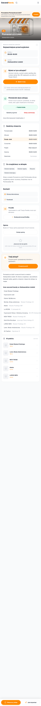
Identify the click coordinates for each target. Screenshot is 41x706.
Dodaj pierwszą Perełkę (21, 217)
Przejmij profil (23, 266)
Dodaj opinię (20, 232)
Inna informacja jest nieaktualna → (14, 118)
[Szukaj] (16, 2)
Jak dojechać (32, 702)
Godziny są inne (11, 113)
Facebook (10, 199)
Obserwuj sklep (12, 702)
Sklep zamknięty (29, 113)
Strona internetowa (13, 194)
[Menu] (38, 2)
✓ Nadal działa (20, 107)
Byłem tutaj (21, 82)
